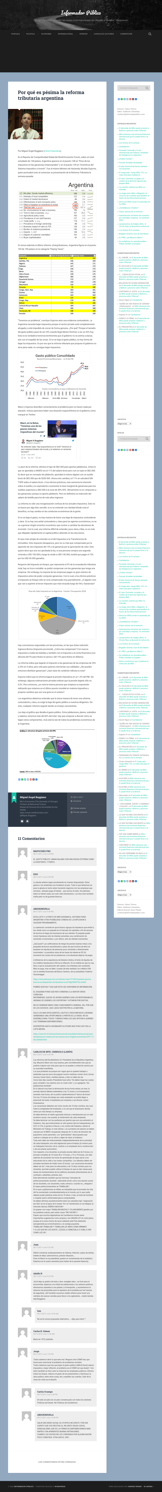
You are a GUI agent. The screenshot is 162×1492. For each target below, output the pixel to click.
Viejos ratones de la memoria (131, 212)
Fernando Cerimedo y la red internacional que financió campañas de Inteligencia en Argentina (133, 152)
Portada (15, 34)
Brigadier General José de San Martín (133, 234)
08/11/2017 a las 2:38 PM (43, 854)
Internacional (65, 34)
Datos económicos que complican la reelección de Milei (133, 662)
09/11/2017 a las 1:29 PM (43, 1354)
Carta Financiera (52, 151)
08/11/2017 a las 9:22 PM (43, 1247)
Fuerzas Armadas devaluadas (130, 163)
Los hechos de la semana (129, 143)
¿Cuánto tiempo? (125, 159)
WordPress (60, 1486)
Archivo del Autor (22, 821)
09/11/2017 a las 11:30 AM (44, 1334)
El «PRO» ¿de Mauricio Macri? (131, 238)
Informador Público (81, 12)
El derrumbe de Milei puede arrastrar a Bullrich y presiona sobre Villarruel (134, 129)
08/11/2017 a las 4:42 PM (43, 1055)
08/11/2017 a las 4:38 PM (43, 912)
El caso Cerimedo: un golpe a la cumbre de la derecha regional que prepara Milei (132, 181)
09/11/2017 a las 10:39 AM (47, 1314)
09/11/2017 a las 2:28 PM (47, 1394)
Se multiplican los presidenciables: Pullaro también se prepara (133, 242)
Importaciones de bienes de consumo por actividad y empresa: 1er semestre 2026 (134, 217)
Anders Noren (135, 1486)
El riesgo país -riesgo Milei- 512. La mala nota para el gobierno (133, 174)
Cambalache (124, 147)
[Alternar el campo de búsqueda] (150, 34)
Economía (46, 34)
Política (30, 34)
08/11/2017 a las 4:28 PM (43, 877)
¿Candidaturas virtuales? (128, 208)
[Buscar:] (133, 88)
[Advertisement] (81, 55)
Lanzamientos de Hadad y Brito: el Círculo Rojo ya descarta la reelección (134, 225)
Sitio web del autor (27, 821)
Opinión (83, 34)
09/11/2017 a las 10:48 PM (47, 1418)
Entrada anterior (79, 808)
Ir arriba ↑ (149, 1486)
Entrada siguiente (80, 812)
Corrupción (126, 34)
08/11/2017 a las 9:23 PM (43, 1276)
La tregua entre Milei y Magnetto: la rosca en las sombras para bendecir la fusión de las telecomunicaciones (134, 195)
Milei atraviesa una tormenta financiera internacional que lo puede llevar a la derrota (134, 136)
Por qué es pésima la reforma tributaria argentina (51, 95)
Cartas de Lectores (104, 34)
